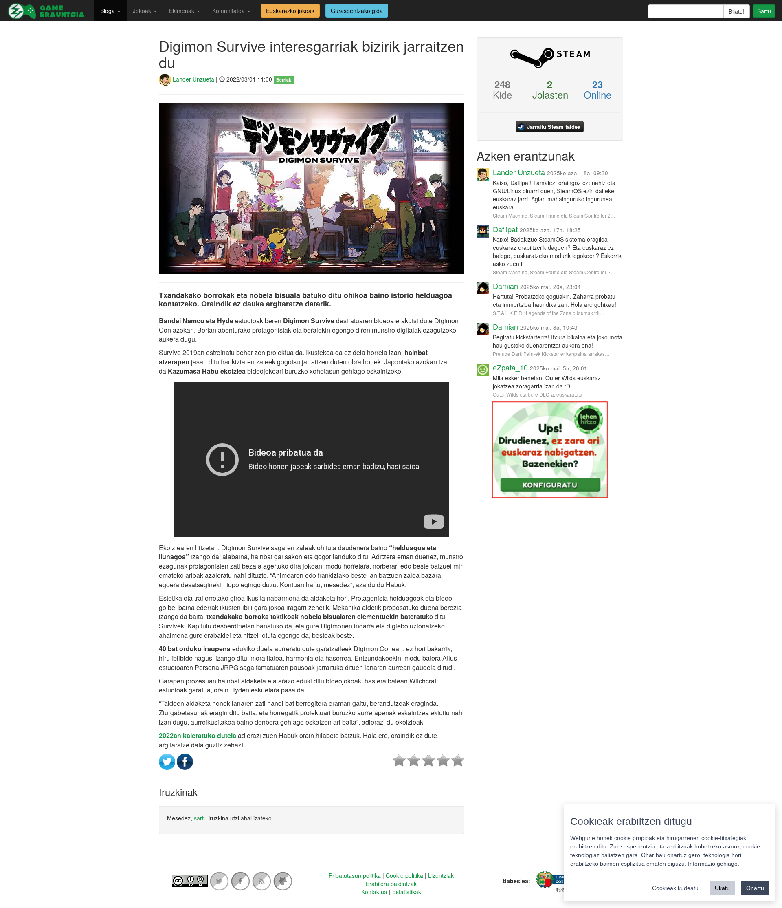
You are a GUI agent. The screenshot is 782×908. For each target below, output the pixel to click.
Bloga (108, 11)
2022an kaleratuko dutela (197, 735)
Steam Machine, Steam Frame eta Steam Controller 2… (554, 215)
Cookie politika (404, 875)
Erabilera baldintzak (391, 883)
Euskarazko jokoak (290, 11)
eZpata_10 (510, 367)
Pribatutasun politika (355, 875)
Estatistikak (406, 892)
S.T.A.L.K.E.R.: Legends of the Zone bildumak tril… (548, 312)
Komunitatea (229, 11)
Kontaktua (374, 892)
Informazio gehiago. (713, 863)
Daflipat (505, 229)
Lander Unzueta (192, 79)
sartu (200, 818)
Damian (505, 285)
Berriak (283, 80)
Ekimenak (182, 11)
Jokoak (143, 11)
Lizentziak (441, 875)
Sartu (764, 11)
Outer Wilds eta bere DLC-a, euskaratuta (537, 394)
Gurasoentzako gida (357, 11)
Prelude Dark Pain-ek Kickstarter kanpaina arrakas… (551, 353)
